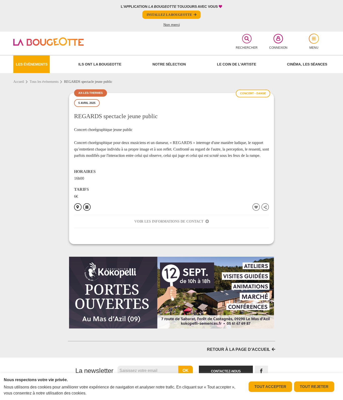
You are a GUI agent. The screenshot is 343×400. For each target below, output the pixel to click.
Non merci (171, 24)
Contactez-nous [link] (226, 371)
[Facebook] (261, 371)
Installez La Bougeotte (169, 15)
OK (186, 370)
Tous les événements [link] (44, 82)
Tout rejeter (314, 386)
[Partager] (265, 207)
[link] (65, 41)
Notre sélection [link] (169, 64)
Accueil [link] (18, 82)
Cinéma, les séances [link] (307, 64)
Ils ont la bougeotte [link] (99, 64)
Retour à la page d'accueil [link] (238, 349)
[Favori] (256, 207)
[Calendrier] (87, 207)
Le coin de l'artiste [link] (236, 64)
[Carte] (78, 207)
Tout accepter (270, 386)
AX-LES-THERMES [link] (90, 92)
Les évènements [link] (31, 64)
